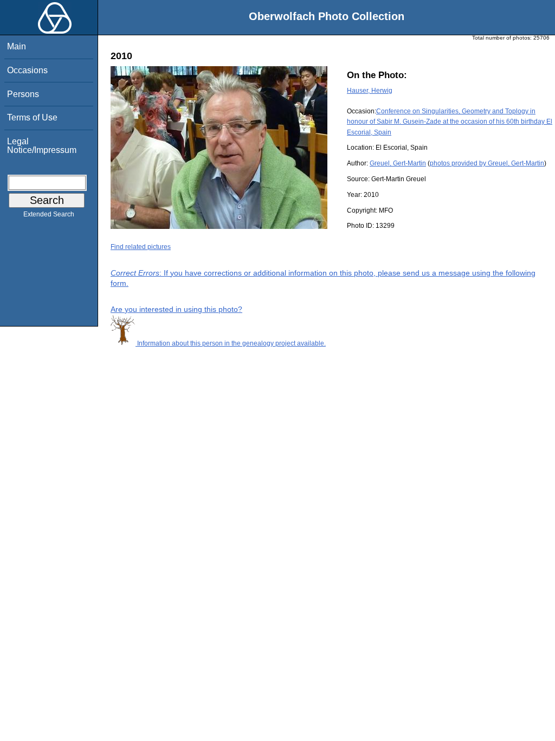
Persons (23, 94)
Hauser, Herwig (369, 90)
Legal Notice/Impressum (41, 146)
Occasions (27, 70)
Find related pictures (141, 247)
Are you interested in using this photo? (176, 309)
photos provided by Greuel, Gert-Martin (487, 163)
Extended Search (48, 214)
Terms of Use (32, 117)
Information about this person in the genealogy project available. (230, 343)
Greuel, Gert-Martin (398, 163)
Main (16, 46)
